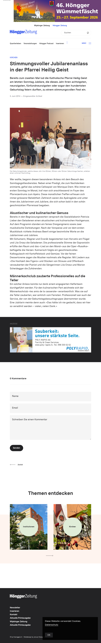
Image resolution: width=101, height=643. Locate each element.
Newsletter (15, 608)
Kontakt (13, 615)
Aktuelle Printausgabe (20, 618)
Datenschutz (51, 625)
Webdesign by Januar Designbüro (35, 637)
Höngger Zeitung (60, 25)
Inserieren (14, 611)
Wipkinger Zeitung (42, 25)
